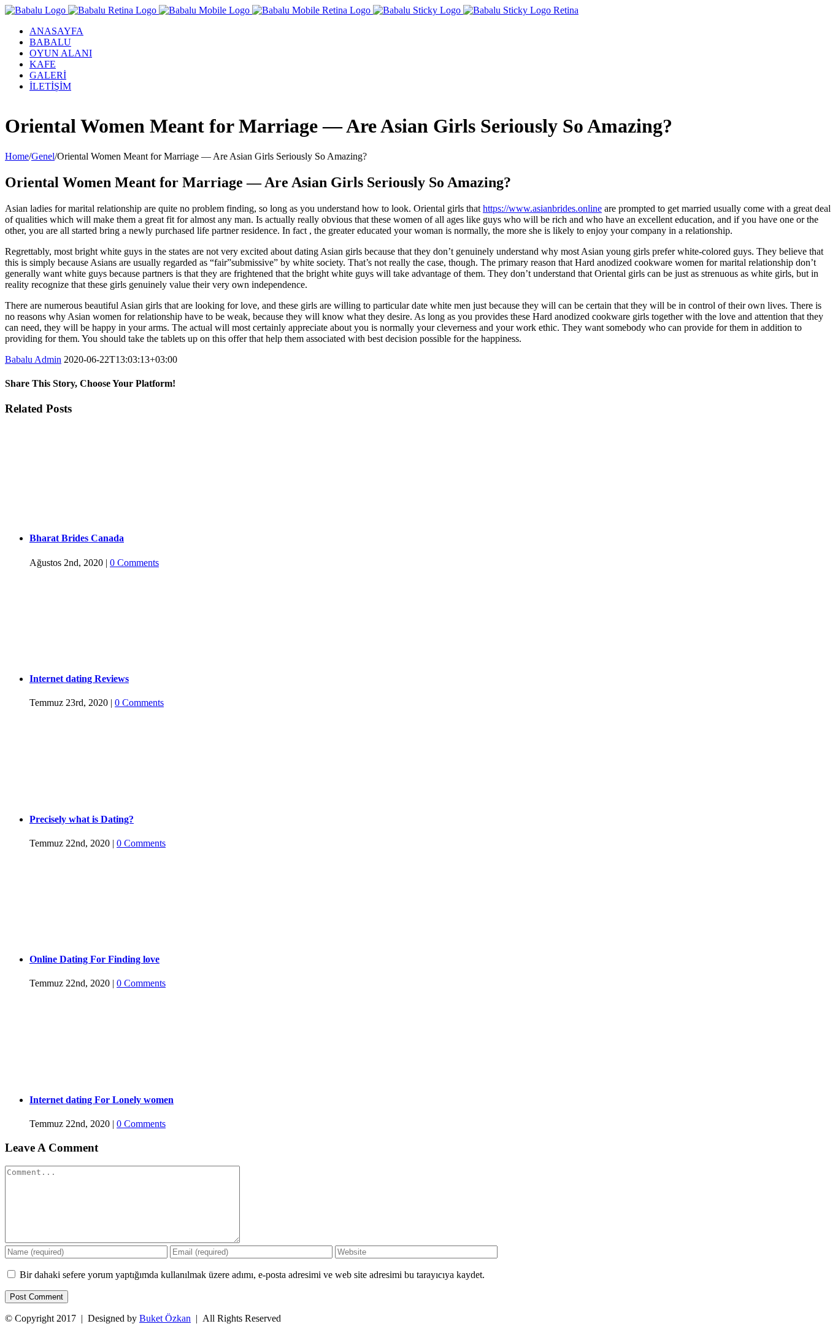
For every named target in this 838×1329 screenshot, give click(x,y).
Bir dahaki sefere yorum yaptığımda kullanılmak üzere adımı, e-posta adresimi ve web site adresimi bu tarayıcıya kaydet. (252, 1274)
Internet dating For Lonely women (101, 1100)
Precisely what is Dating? (81, 819)
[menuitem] (431, 31)
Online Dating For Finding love (94, 959)
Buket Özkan (165, 1318)
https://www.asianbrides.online (542, 208)
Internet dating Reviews (79, 678)
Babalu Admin (33, 359)
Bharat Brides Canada (76, 538)
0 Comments (134, 562)
